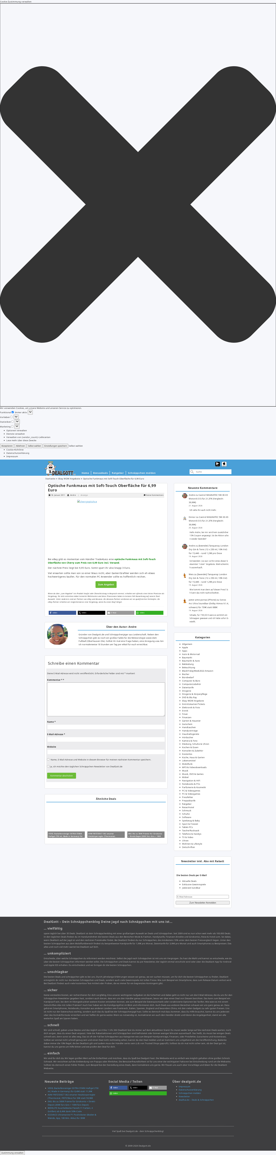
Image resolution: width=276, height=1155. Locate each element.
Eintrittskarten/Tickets (193, 704)
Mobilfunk (187, 763)
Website (51, 746)
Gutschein (187, 724)
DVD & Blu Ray (189, 697)
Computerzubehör (191, 684)
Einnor (192, 517)
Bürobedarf (188, 677)
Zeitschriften (188, 847)
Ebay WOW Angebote (69, 478)
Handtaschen (189, 727)
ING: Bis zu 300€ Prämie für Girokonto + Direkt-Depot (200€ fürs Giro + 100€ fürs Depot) (145, 836)
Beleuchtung (188, 667)
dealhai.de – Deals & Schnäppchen (196, 1099)
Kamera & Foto (190, 740)
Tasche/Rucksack (190, 830)
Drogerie (186, 690)
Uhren (185, 840)
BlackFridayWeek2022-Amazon (197, 670)
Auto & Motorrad (191, 654)
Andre (73, 495)
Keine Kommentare (154, 495)
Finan (185, 714)
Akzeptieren (7, 445)
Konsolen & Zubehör (192, 750)
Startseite (50, 478)
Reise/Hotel (188, 807)
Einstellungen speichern (55, 445)
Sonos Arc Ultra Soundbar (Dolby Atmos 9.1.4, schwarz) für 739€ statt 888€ (209, 603)
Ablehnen (20, 445)
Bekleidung (188, 664)
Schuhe (186, 813)
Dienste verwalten (15, 433)
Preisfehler (187, 797)
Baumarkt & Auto (191, 660)
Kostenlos (187, 754)
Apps (184, 650)
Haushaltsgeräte (190, 734)
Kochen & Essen (190, 747)
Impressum (12, 456)
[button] (138, 204)
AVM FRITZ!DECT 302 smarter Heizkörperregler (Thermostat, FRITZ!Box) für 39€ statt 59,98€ (102, 836)
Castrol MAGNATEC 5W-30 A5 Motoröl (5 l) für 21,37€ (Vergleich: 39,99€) (208, 498)
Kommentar (54, 679)
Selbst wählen (34, 445)
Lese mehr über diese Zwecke (21, 440)
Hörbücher (187, 737)
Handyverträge (190, 730)
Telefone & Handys (191, 833)
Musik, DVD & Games (192, 774)
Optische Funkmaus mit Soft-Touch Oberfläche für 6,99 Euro (102, 488)
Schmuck (186, 810)
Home (85, 472)
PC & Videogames (191, 790)
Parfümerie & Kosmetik (194, 787)
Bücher (185, 674)
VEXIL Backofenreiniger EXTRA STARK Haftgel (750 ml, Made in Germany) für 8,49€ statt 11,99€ (66, 836)
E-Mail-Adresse (56, 734)
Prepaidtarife (188, 800)
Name (51, 721)
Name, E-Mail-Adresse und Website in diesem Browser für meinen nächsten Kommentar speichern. (101, 759)
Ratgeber (118, 472)
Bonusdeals (100, 472)
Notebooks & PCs (191, 783)
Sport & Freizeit (190, 823)
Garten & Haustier (191, 720)
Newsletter (184, 1096)
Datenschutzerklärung (17, 453)
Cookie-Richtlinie (15, 449)
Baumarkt (187, 657)
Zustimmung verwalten (12, 1152)
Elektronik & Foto (191, 707)
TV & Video (187, 837)
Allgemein (187, 644)
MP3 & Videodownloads (194, 767)
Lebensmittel (188, 760)
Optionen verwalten (16, 430)
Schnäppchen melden (142, 472)
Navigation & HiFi (191, 780)
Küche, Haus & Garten (193, 757)
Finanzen (186, 717)
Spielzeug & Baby (191, 820)
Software (186, 817)
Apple (185, 647)
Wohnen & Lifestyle (192, 843)
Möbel (185, 777)
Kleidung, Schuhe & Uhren (195, 743)
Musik (185, 770)
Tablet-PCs (187, 827)
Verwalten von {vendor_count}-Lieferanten (28, 437)
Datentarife (188, 687)
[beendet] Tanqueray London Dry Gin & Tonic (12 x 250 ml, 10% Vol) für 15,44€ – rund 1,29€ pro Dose (208, 549)
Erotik (185, 710)
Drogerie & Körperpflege (194, 694)
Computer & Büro (191, 680)
